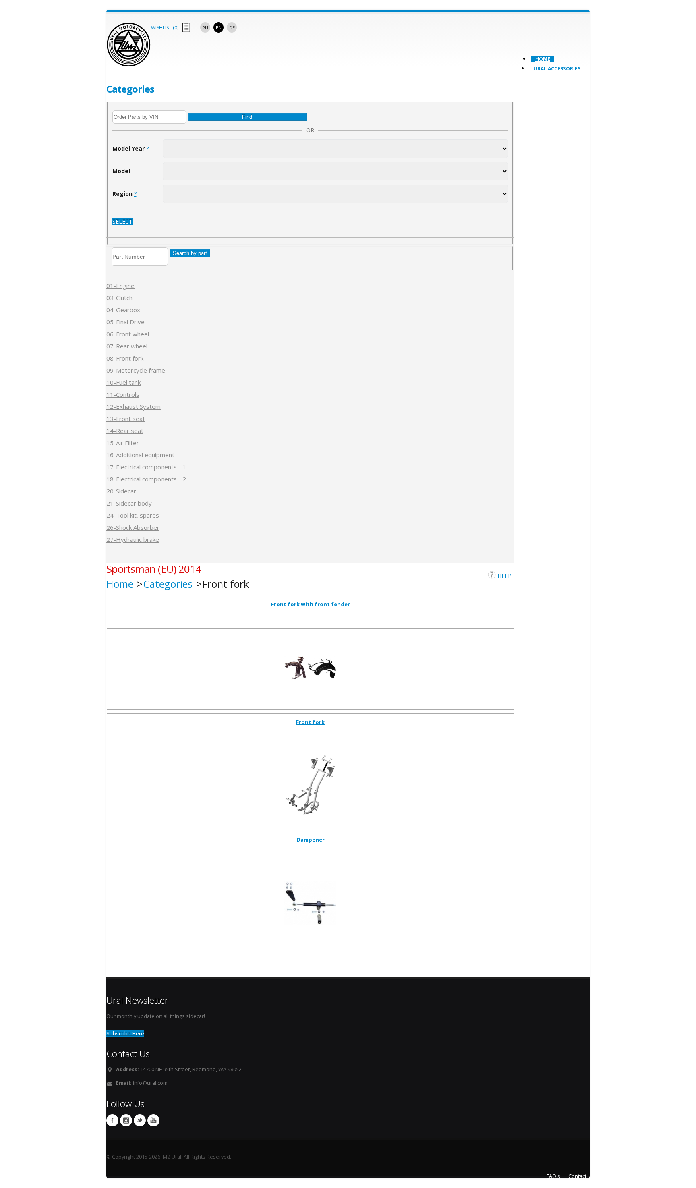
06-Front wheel (127, 334)
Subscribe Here (125, 1033)
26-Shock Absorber (133, 527)
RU (205, 28)
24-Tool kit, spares (132, 515)
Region (124, 193)
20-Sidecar (121, 491)
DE (232, 28)
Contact (577, 1176)
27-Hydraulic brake (132, 539)
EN (219, 28)
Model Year (130, 148)
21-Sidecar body (129, 503)
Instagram (126, 1120)
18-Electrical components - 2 (146, 479)
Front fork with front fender (310, 604)
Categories (168, 584)
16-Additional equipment (140, 455)
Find (247, 117)
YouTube (153, 1120)
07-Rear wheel (126, 346)
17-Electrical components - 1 (146, 467)
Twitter (140, 1120)
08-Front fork (124, 358)
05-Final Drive (125, 322)
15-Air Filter (122, 443)
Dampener (310, 839)
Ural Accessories (557, 68)
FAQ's (553, 1176)
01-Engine (120, 286)
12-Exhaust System (133, 406)
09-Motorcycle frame (135, 370)
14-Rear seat (124, 431)
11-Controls (122, 394)
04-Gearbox (123, 310)
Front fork (310, 722)
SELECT (122, 221)
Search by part (190, 253)
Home (542, 59)
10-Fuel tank (123, 382)
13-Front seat (125, 419)
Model (121, 171)
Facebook (112, 1120)
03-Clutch (119, 298)
